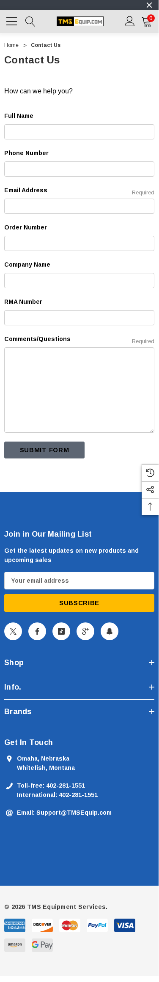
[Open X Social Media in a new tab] (13, 631)
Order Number (25, 227)
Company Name (27, 264)
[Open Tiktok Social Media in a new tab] (61, 631)
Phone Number (26, 153)
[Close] (149, 5)
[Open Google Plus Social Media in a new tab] (85, 631)
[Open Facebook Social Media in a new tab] (37, 631)
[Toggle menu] (12, 20)
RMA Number (23, 301)
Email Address (79, 191)
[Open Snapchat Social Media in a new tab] (109, 631)
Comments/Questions (79, 340)
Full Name (18, 115)
